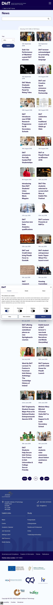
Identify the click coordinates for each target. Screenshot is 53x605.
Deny (9, 316)
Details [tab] (26, 290)
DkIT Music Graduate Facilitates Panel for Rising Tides (27, 87)
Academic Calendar (7, 527)
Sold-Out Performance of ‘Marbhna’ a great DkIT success (27, 55)
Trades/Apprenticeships (34, 534)
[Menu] (50, 3)
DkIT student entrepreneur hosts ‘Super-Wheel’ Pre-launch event (43, 255)
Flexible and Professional (34, 527)
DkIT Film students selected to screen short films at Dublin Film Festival (43, 191)
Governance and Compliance (10, 554)
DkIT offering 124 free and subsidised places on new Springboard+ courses (27, 332)
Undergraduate (31, 523)
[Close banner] (50, 287)
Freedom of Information (27, 554)
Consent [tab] (9, 290)
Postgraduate (31, 519)
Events (4, 523)
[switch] (20, 311)
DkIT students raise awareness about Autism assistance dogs (43, 455)
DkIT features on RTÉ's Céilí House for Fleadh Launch (43, 368)
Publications (45, 554)
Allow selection (26, 316)
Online (29, 531)
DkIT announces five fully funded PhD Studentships (27, 157)
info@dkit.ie (43, 505)
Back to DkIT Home (9, 8)
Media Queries (6, 542)
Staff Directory (6, 538)
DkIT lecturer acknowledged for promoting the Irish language (44, 55)
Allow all (43, 316)
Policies (38, 554)
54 (36, 479)
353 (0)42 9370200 (45, 502)
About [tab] (43, 290)
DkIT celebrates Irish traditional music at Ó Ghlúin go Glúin (42, 121)
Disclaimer (20, 602)
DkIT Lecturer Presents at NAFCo (43, 221)
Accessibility (5, 602)
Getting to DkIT (6, 534)
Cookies (13, 602)
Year (3, 36)
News (3, 519)
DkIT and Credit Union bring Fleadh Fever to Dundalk (27, 255)
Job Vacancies (6, 531)
